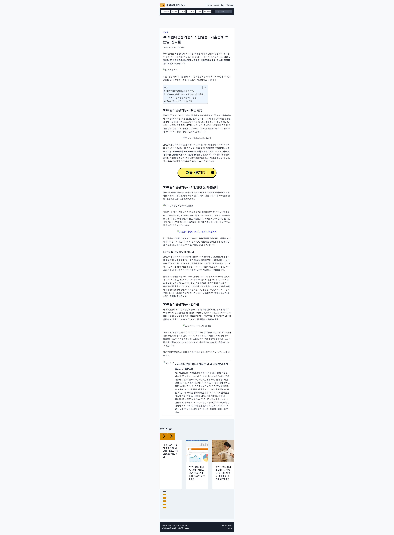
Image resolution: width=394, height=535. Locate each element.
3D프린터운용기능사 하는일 (183, 97)
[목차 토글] (203, 87)
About (216, 5)
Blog (222, 5)
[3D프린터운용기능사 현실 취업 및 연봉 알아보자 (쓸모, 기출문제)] (197, 387)
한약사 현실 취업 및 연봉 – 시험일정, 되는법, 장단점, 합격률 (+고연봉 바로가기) (223, 466)
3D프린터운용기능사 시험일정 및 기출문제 (186, 94)
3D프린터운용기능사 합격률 (179, 101)
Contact (229, 5)
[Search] (228, 11)
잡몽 (166, 47)
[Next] (236, 457)
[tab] (192, 486)
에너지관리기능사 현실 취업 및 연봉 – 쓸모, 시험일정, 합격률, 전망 (170, 444)
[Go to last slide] (157, 457)
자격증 (165, 32)
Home (209, 5)
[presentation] (197, 444)
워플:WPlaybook (183, 528)
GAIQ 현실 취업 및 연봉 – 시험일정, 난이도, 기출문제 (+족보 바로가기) (197, 466)
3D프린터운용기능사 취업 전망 (180, 91)
